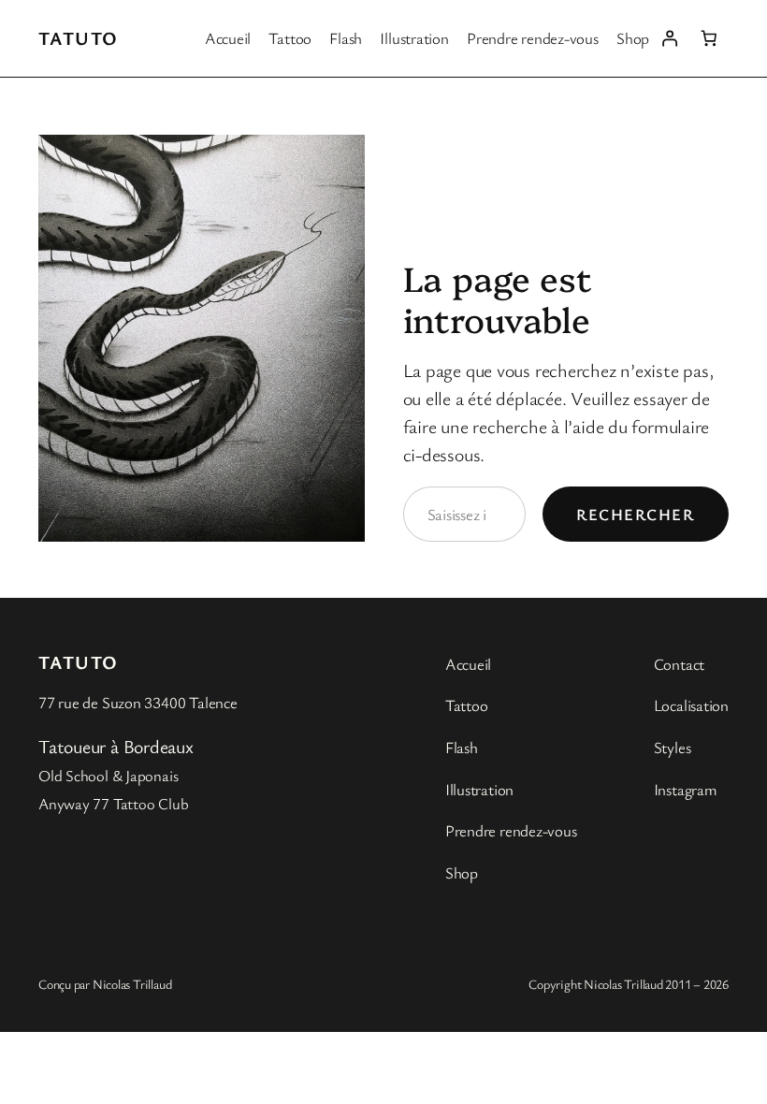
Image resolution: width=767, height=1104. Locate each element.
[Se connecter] (668, 38)
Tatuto (78, 38)
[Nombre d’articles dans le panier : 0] (709, 38)
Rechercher (635, 514)
